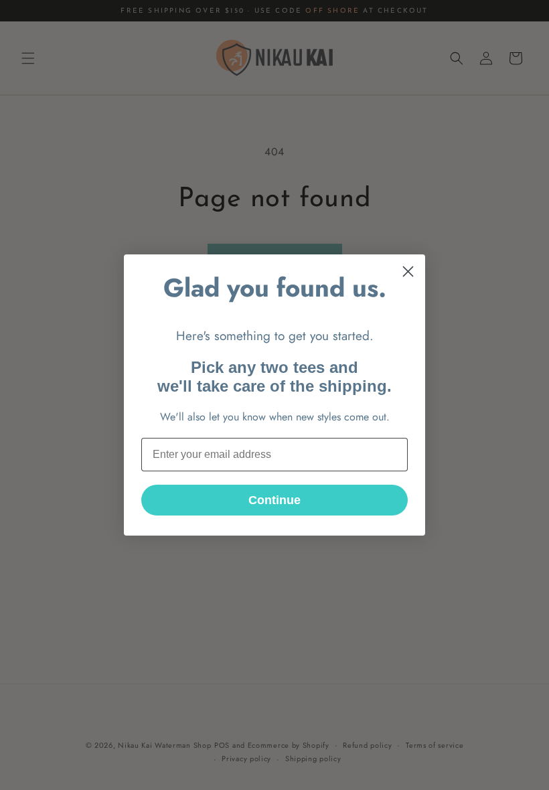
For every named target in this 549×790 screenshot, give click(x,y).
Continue (274, 500)
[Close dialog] (408, 271)
